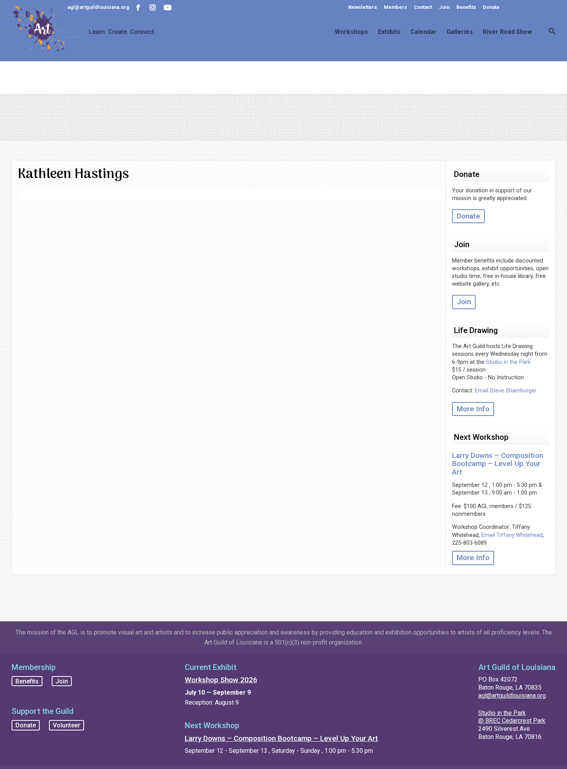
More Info (473, 408)
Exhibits (389, 32)
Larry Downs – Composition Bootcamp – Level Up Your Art (497, 463)
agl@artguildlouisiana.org (512, 695)
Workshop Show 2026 (221, 680)
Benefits (466, 7)
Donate (491, 7)
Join (444, 7)
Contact (423, 7)
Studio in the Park (508, 362)
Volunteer (66, 725)
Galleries (460, 32)
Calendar (423, 32)
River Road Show (507, 32)
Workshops (351, 32)
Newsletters (362, 7)
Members (395, 7)
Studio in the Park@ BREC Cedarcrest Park (511, 717)
